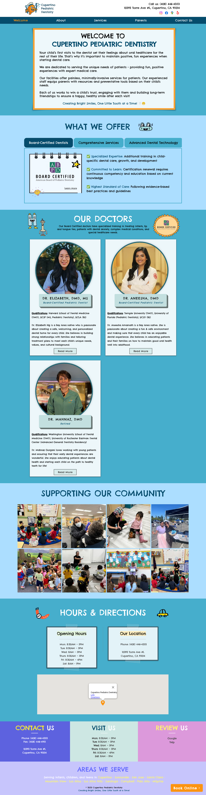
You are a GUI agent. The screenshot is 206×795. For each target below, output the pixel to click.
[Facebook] (166, 13)
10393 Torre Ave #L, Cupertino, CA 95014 (152, 8)
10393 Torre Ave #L (133, 652)
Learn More (71, 188)
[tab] (48, 143)
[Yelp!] (178, 13)
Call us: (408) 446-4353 (164, 4)
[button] (141, 20)
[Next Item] (183, 548)
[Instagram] (161, 13)
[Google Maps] (172, 13)
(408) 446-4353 (138, 644)
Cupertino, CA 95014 (34, 752)
